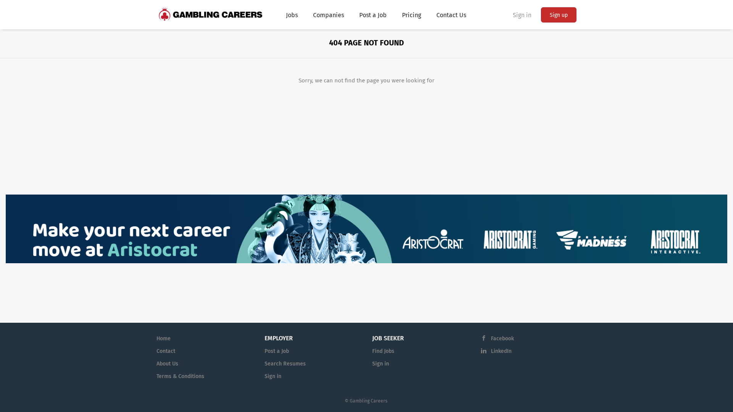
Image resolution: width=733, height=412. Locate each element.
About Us (167, 363)
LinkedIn (501, 351)
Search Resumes (285, 363)
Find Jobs (383, 351)
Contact (166, 351)
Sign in (522, 15)
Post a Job (277, 351)
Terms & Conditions (180, 376)
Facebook (502, 338)
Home (164, 338)
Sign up (559, 15)
